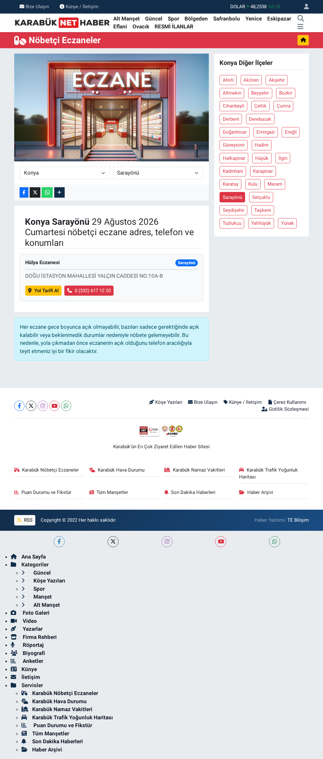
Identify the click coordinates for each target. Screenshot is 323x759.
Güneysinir (234, 145)
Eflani (120, 26)
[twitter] (113, 541)
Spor (173, 18)
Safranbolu (226, 18)
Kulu (252, 184)
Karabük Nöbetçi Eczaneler (50, 470)
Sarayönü (232, 197)
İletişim (30, 677)
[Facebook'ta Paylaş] (24, 192)
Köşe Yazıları (168, 402)
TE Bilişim (298, 520)
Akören (251, 80)
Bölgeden (196, 18)
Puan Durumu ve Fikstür (46, 492)
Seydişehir (233, 210)
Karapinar (263, 171)
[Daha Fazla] (59, 192)
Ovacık (140, 26)
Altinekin (232, 93)
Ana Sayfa (33, 556)
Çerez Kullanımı (289, 402)
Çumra (284, 106)
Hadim (261, 145)
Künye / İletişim (82, 6)
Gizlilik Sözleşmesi (289, 409)
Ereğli (291, 132)
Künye (29, 669)
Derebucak (260, 119)
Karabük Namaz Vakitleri (199, 470)
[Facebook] (19, 406)
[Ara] (301, 19)
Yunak (287, 223)
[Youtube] (54, 406)
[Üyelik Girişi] (304, 7)
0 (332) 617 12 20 (93, 290)
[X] (31, 406)
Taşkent (262, 210)
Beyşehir (260, 93)
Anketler (32, 661)
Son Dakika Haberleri (193, 492)
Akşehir (277, 80)
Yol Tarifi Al (46, 290)
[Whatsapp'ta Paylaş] (47, 192)
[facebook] (59, 541)
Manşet (42, 597)
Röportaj (32, 645)
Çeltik (260, 106)
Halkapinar (234, 158)
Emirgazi (265, 132)
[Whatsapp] (66, 406)
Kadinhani (233, 171)
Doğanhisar (235, 132)
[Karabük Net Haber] (62, 22)
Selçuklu (261, 197)
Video (29, 621)
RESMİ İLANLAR (174, 26)
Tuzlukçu (232, 223)
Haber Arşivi (260, 492)
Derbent (231, 119)
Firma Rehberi (39, 637)
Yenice (253, 18)
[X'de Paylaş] (35, 192)
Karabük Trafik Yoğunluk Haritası (268, 473)
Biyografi (33, 653)
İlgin (283, 158)
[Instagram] (43, 406)
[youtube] (220, 541)
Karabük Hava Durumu (121, 470)
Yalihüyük (261, 223)
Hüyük (261, 158)
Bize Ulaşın (37, 6)
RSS (27, 520)
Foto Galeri (35, 613)
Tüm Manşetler (112, 492)
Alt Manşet (126, 18)
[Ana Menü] (300, 27)
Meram (274, 184)
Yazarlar (32, 629)
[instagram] (167, 541)
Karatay (230, 184)
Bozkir (285, 93)
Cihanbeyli (233, 106)
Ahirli (228, 80)
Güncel (153, 18)
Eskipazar (279, 18)
